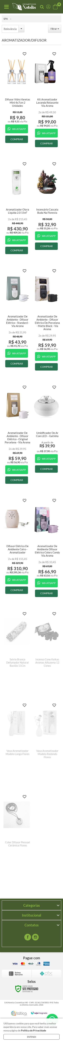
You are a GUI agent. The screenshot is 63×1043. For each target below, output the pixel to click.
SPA (6, 18)
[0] (55, 6)
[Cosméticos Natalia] (24, 6)
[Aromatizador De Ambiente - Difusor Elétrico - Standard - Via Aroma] (17, 318)
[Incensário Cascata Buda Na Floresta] (46, 206)
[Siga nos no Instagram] (35, 937)
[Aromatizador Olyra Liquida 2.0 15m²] (17, 209)
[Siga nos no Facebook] (27, 937)
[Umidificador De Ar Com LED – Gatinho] (46, 429)
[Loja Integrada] (39, 1013)
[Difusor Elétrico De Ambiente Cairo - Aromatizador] (17, 546)
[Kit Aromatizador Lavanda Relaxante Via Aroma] (46, 100)
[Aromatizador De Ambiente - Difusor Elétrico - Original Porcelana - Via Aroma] (17, 435)
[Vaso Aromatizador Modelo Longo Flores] (17, 742)
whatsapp (19, 128)
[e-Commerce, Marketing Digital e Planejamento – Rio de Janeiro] (19, 1013)
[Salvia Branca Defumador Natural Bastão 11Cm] (17, 650)
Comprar (16, 139)
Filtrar (54, 28)
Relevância (10, 28)
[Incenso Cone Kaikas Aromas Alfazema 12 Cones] (46, 650)
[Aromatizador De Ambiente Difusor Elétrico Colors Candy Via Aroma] (46, 548)
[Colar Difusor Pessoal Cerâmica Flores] (17, 833)
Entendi (31, 1036)
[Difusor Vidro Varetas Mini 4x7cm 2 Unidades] (17, 97)
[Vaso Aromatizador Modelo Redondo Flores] (46, 742)
